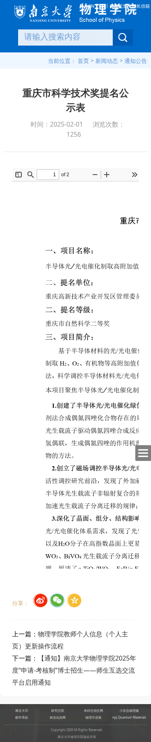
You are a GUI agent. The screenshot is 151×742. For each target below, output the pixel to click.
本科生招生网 (93, 711)
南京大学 (21, 711)
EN (102, 6)
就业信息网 (58, 717)
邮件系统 (21, 717)
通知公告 (135, 61)
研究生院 (57, 711)
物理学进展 (93, 717)
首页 (83, 61)
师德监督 (118, 6)
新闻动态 (106, 61)
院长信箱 (141, 6)
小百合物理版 (129, 711)
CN (91, 6)
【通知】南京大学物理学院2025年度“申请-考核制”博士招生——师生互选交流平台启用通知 (74, 670)
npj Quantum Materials (129, 717)
